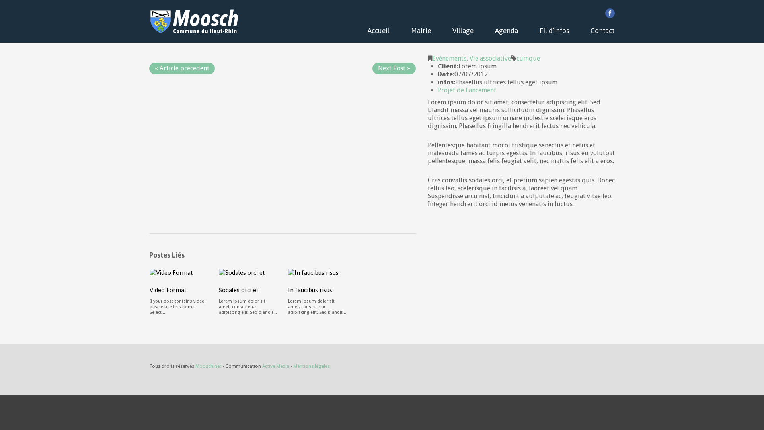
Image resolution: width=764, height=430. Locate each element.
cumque (528, 58)
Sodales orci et (239, 290)
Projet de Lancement (467, 90)
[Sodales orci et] (242, 272)
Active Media (275, 366)
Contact (602, 31)
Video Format (168, 290)
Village (463, 31)
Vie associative (490, 58)
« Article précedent (182, 68)
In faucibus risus (310, 290)
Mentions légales (311, 366)
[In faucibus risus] (313, 272)
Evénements (449, 58)
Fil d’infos (554, 31)
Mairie (421, 31)
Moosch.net (208, 366)
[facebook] (610, 13)
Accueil (379, 31)
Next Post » (394, 68)
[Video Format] (171, 272)
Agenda (506, 31)
